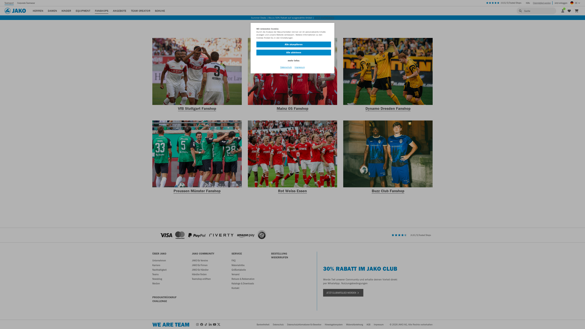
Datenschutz (286, 67)
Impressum (300, 67)
